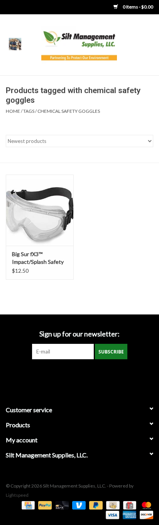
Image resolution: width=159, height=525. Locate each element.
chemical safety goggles (68, 111)
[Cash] (111, 505)
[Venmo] (77, 505)
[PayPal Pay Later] (94, 505)
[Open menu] (15, 43)
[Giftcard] (128, 505)
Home (13, 111)
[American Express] (128, 514)
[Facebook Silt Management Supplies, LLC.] (79, 375)
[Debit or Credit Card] (60, 505)
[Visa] (111, 514)
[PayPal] (44, 505)
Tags (28, 111)
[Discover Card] (145, 514)
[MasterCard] (145, 505)
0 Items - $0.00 (137, 7)
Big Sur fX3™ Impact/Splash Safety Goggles (38, 258)
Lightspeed (17, 495)
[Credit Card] (27, 505)
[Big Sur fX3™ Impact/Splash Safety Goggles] (40, 210)
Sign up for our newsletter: (79, 334)
